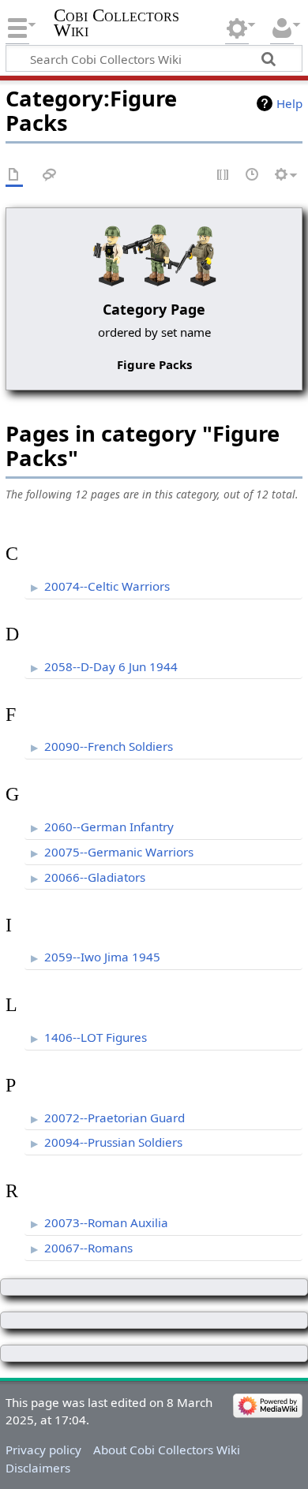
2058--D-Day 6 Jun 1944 (111, 666)
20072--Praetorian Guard (114, 1117)
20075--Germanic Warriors (118, 852)
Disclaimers (38, 1468)
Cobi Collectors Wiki (116, 23)
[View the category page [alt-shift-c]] (14, 175)
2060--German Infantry (109, 826)
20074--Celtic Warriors (107, 586)
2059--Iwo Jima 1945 (102, 957)
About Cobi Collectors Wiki (166, 1449)
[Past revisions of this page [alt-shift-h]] (252, 175)
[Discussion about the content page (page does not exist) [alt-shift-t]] (49, 175)
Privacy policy (43, 1449)
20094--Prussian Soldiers (113, 1142)
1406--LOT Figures (95, 1037)
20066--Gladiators (94, 877)
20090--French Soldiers (108, 746)
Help (289, 103)
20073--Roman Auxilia (106, 1222)
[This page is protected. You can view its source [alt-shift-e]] (223, 175)
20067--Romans (88, 1248)
